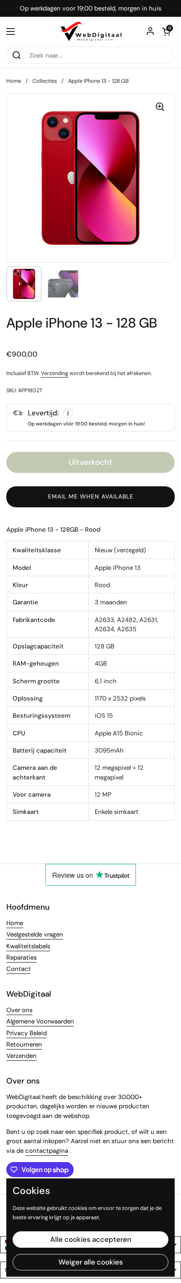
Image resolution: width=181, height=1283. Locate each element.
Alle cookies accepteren (90, 1239)
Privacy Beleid (26, 1033)
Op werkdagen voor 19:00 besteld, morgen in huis (90, 8)
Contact (18, 969)
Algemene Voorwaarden (40, 1021)
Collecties (44, 80)
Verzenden (21, 1056)
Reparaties (21, 957)
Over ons (19, 1010)
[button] (166, 31)
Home (13, 80)
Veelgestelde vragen (34, 934)
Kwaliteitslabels (28, 946)
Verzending (54, 373)
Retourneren (24, 1044)
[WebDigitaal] (90, 31)
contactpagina (46, 1151)
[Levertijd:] (90, 417)
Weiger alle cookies (91, 1262)
